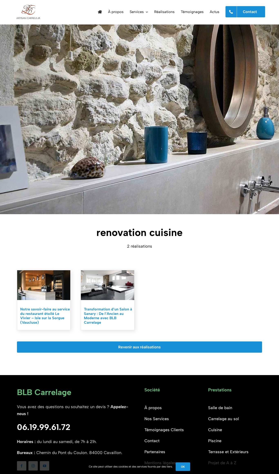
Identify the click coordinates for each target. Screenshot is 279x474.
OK (183, 466)
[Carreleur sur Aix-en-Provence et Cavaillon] (100, 12)
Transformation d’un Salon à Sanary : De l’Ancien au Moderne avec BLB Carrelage (108, 316)
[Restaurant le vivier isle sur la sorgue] (43, 272)
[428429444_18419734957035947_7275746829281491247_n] (107, 272)
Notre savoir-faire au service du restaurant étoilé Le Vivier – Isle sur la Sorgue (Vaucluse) (45, 316)
